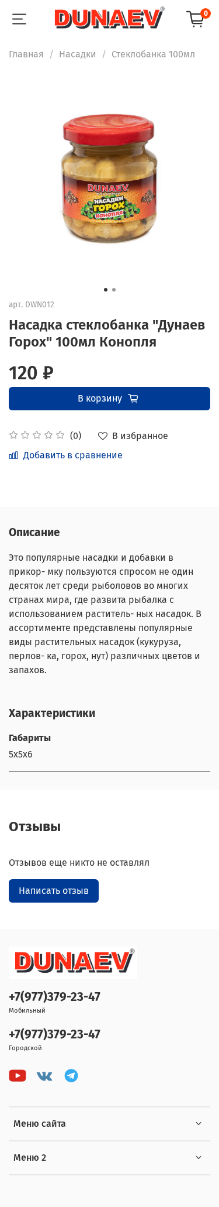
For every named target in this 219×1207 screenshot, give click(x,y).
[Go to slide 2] (114, 290)
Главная (26, 54)
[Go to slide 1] (105, 290)
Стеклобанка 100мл (153, 54)
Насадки (77, 54)
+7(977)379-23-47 (54, 997)
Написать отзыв (54, 890)
